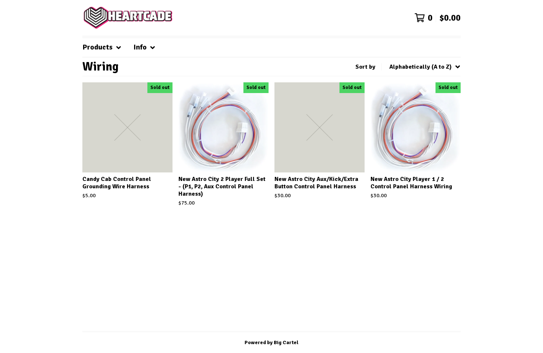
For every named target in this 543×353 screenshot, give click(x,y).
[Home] (128, 18)
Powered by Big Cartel (271, 342)
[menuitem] (102, 47)
